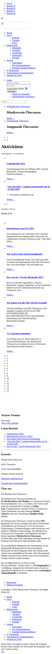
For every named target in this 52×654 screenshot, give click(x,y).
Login (9, 80)
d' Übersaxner (13, 70)
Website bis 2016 (14, 75)
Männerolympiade (15, 585)
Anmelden (12, 91)
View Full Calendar (9, 423)
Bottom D (11, 13)
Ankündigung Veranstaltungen (20, 73)
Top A (9, 3)
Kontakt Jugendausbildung (24, 68)
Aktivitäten (17, 63)
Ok (2, 651)
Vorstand (16, 50)
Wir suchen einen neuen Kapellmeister (25, 254)
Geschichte (17, 53)
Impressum (17, 55)
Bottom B (11, 8)
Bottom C (11, 11)
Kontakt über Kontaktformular (14, 483)
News (9, 35)
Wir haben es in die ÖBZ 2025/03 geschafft (27, 303)
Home (9, 33)
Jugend (10, 60)
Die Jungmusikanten (21, 65)
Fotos (14, 43)
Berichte (16, 38)
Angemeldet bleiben (15, 89)
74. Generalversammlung (18, 333)
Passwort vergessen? (21, 94)
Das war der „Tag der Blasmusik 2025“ (25, 277)
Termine (15, 40)
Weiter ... (11, 118)
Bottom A (11, 6)
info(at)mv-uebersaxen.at (12, 478)
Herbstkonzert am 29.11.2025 (20, 228)
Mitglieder (16, 48)
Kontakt (15, 58)
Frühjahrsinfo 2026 (16, 163)
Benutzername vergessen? (23, 96)
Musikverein (12, 45)
